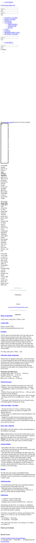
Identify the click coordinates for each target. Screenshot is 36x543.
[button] (7, 315)
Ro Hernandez (8, 122)
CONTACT (18, 288)
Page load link (5, 541)
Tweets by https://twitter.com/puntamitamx (13, 538)
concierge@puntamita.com (18, 307)
